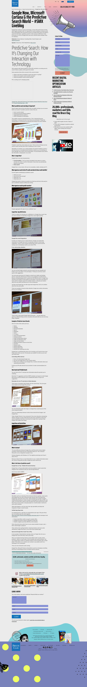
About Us (40, 648)
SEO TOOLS (64, 645)
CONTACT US (70, 1)
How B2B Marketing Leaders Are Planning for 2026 (16, 586)
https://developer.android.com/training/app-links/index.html (25, 515)
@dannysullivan (15, 40)
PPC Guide (42, 629)
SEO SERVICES (23, 645)
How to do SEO (35, 629)
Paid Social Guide (49, 629)
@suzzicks (33, 42)
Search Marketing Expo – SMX (21, 103)
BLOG (50, 6)
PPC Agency (52, 633)
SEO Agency (45, 633)
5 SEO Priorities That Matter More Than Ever (64, 90)
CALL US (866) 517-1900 (67, 7)
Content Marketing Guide (37, 633)
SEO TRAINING (50, 645)
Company (55, 6)
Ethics (50, 648)
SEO (33, 6)
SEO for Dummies (48, 631)
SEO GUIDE (58, 645)
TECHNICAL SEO (72, 645)
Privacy (45, 648)
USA (55, 1)
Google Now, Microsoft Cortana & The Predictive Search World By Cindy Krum (29, 101)
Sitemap (55, 648)
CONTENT (39, 6)
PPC (45, 6)
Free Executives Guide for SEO (38, 631)
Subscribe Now (30, 565)
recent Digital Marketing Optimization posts (33, 574)
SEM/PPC (30, 645)
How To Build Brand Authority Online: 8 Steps (42, 586)
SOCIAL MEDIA (42, 645)
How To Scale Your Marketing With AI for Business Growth (29, 586)
